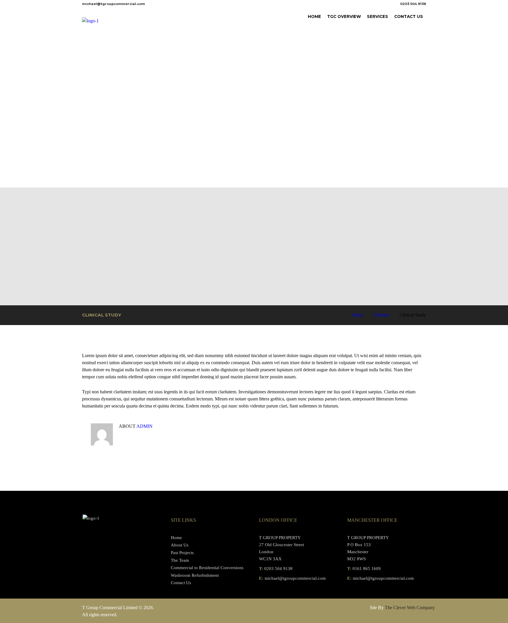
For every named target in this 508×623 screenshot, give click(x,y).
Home (357, 314)
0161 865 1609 (366, 568)
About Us (179, 545)
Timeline (381, 314)
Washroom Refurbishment (195, 575)
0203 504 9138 (413, 4)
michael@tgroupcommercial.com (113, 4)
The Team (180, 560)
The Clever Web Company (410, 607)
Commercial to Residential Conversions (207, 567)
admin (144, 426)
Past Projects (182, 552)
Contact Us (181, 582)
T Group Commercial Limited (110, 607)
